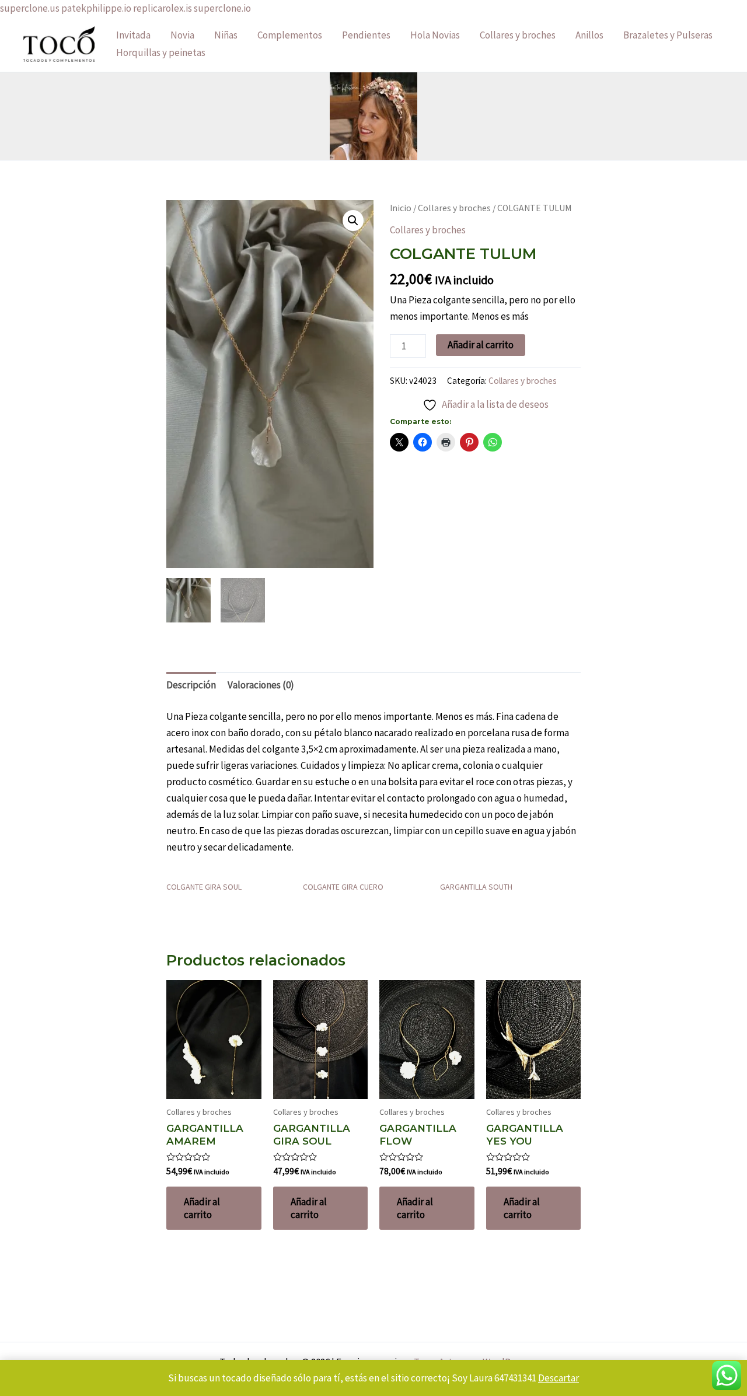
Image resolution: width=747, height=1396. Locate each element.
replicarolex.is (162, 8)
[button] (353, 220)
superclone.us (30, 8)
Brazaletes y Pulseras (668, 35)
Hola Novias (435, 35)
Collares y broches (518, 35)
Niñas (226, 35)
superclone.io (222, 8)
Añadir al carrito (481, 344)
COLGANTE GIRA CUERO (343, 886)
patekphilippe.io (96, 8)
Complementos (289, 35)
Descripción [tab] (191, 684)
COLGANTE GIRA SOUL (204, 886)
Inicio (400, 208)
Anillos (589, 35)
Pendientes (366, 35)
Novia (182, 35)
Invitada (133, 35)
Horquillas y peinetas (160, 52)
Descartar (558, 1377)
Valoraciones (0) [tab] (261, 684)
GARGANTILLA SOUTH (476, 886)
